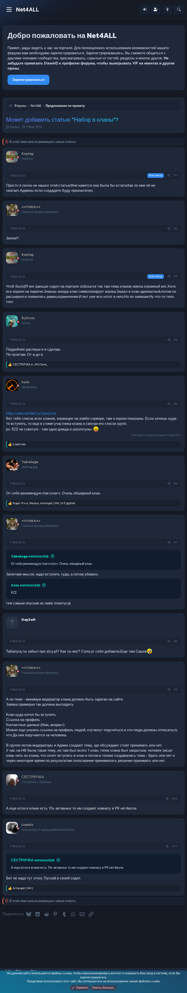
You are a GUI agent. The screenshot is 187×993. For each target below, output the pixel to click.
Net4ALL (27, 9)
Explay (14, 127)
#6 (175, 483)
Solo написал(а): (25, 585)
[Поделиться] (169, 175)
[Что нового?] (167, 9)
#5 (175, 404)
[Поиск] (179, 9)
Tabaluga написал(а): (30, 556)
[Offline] (18, 157)
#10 (174, 799)
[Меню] (9, 9)
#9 (175, 690)
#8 (175, 641)
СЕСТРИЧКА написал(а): (33, 860)
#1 (175, 175)
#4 (175, 340)
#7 (175, 542)
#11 (174, 846)
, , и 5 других (44, 503)
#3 (175, 276)
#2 (175, 228)
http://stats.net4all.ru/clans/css (31, 413)
